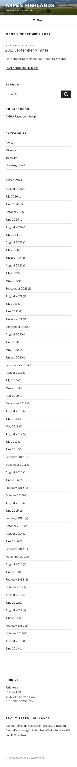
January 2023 (14, 258)
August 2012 (14, 595)
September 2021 (16, 288)
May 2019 (12, 388)
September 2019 (17, 365)
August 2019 (14, 372)
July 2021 (12, 303)
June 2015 (12, 510)
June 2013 (12, 572)
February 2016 (15, 487)
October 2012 (15, 587)
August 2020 (14, 334)
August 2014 (14, 533)
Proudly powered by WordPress (25, 758)
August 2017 (14, 434)
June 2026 (12, 204)
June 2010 (12, 648)
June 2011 (12, 618)
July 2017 (12, 441)
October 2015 (15, 495)
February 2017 (15, 457)
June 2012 (12, 602)
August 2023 (14, 242)
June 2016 (12, 480)
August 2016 (14, 472)
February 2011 (15, 625)
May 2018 (12, 426)
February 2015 (15, 518)
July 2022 (12, 273)
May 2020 (12, 350)
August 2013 (14, 564)
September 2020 (17, 327)
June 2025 (12, 219)
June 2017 (12, 449)
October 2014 (15, 526)
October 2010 (15, 633)
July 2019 (12, 380)
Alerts (9, 142)
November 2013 (16, 556)
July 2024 (12, 234)
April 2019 (12, 395)
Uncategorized (15, 165)
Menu (40, 20)
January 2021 (14, 319)
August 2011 (14, 610)
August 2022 (14, 265)
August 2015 (14, 503)
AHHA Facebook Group (21, 116)
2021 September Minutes (27, 50)
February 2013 (15, 579)
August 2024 (14, 227)
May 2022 (12, 281)
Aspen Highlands (30, 5)
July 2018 (12, 419)
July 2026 (12, 196)
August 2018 (14, 411)
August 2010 (14, 641)
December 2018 (16, 403)
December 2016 (16, 464)
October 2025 (15, 212)
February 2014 (15, 549)
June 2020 (12, 342)
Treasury (11, 158)
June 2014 (12, 541)
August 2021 (14, 296)
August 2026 (14, 189)
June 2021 (12, 311)
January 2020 (14, 357)
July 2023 (12, 250)
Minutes (11, 150)
